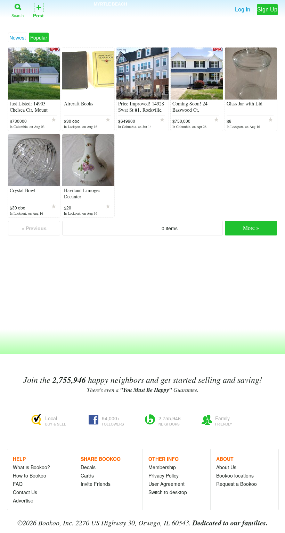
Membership (162, 467)
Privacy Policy (163, 475)
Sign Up (267, 9)
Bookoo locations (235, 475)
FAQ (18, 483)
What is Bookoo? (31, 467)
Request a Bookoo (236, 483)
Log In (242, 9)
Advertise (23, 500)
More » (251, 227)
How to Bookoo (29, 475)
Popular (38, 37)
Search (17, 15)
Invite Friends (96, 483)
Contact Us (25, 492)
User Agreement (166, 483)
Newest (17, 37)
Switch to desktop (167, 492)
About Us (226, 467)
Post (38, 9)
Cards (87, 475)
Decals (88, 467)
